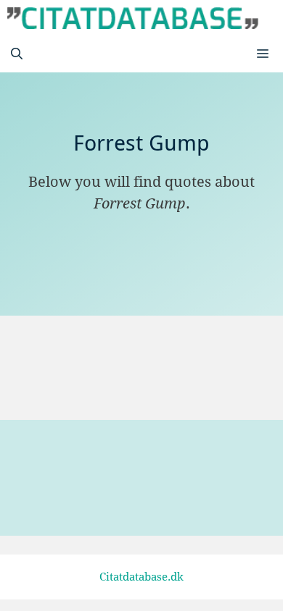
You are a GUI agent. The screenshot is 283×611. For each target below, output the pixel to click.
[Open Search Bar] (16, 54)
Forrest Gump (103, 373)
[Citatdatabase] (132, 18)
